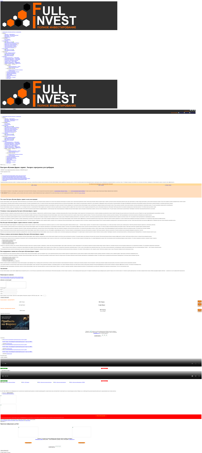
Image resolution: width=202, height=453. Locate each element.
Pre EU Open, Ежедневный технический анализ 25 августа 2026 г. (17, 351)
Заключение (5, 180)
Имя (1, 289)
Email (1, 291)
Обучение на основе (39, 439)
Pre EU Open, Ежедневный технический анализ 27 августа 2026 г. (17, 341)
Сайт (1, 293)
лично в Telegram (82, 192)
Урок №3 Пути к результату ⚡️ (10, 47)
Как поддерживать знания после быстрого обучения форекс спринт (15, 179)
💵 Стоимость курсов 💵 (9, 41)
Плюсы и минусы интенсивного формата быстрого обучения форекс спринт (16, 178)
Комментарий (3, 287)
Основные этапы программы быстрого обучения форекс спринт (14, 176)
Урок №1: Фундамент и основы (10, 45)
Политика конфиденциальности (8, 393)
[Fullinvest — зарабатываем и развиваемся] (58, 29)
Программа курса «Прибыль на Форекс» (12, 42)
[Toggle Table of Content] (1, 173)
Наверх (1, 0)
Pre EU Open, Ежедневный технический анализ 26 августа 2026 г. (17, 346)
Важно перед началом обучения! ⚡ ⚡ (12, 43)
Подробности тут (97, 333)
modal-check (2, 421)
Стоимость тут (71, 439)
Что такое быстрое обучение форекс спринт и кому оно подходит (14, 175)
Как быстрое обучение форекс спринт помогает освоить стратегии (14, 177)
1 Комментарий (9, 343)
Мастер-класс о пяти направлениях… (11, 44)
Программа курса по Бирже (10, 50)
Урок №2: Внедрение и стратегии (11, 46)
